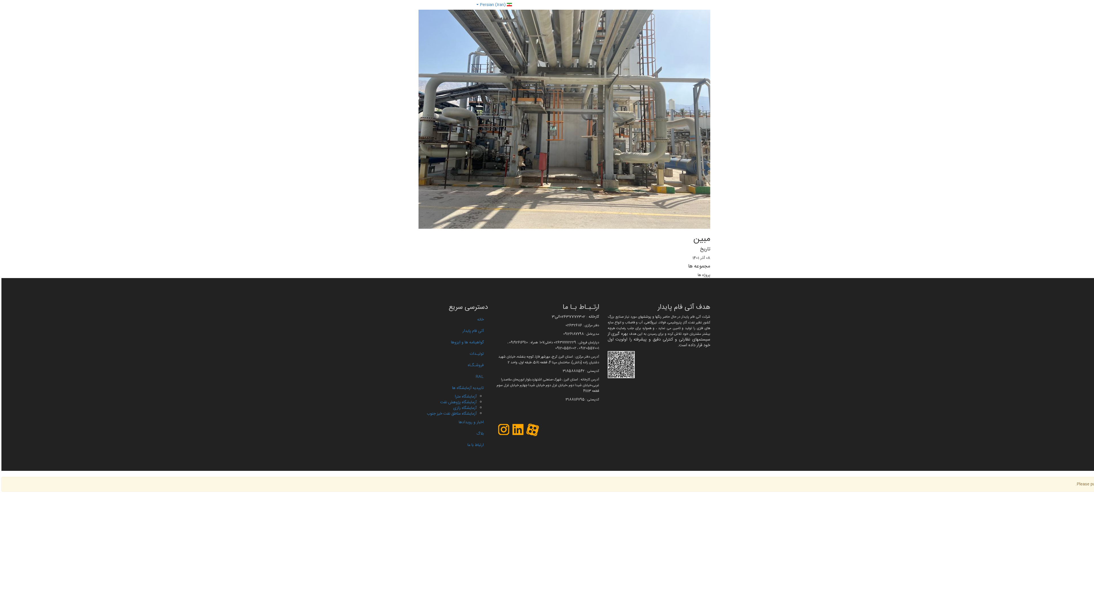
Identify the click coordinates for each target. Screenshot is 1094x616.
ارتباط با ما (476, 445)
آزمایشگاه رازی (465, 408)
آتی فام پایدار (473, 331)
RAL (480, 376)
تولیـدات (477, 353)
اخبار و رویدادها (471, 422)
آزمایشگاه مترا (466, 396)
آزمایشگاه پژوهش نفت (458, 402)
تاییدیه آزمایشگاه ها (468, 388)
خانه (480, 319)
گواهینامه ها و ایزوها (467, 342)
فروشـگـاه (476, 365)
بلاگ (480, 433)
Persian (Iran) (493, 4)
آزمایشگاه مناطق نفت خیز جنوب (452, 413)
